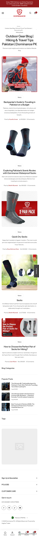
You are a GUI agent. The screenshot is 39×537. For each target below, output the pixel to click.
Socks (19, 300)
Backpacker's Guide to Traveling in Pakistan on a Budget (19, 103)
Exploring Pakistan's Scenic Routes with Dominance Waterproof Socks (19, 171)
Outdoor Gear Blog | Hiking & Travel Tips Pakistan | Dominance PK (18, 29)
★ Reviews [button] (36, 271)
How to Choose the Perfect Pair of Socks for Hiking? (19, 348)
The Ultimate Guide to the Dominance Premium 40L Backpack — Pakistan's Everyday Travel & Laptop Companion (22, 395)
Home (18, 26)
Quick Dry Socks (19, 236)
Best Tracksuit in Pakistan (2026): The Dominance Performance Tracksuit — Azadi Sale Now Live (22, 405)
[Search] (30, 13)
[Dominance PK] (19, 13)
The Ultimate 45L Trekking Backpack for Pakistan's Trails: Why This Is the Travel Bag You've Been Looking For (24, 385)
